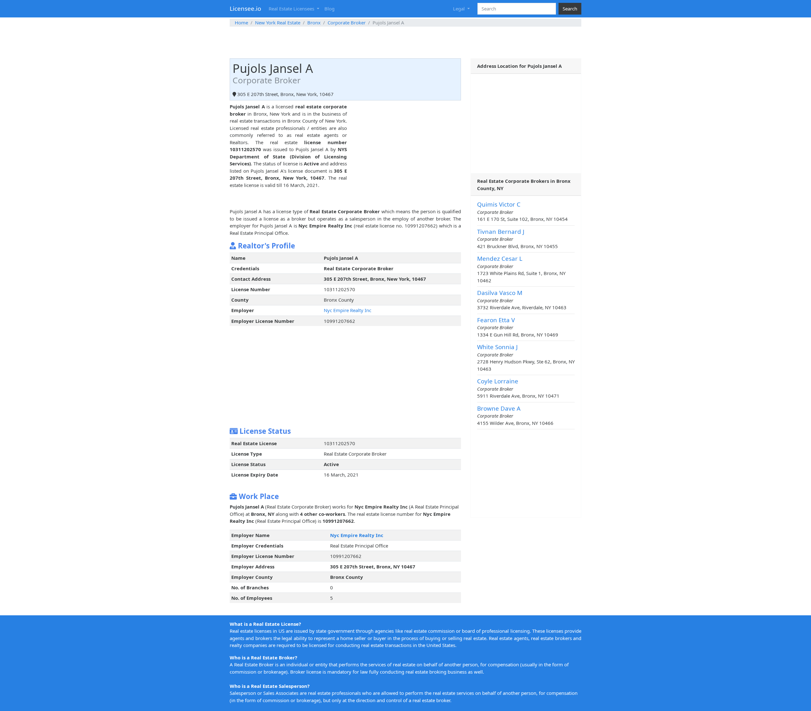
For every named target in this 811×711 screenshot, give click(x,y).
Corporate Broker (347, 22)
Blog (329, 8)
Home (241, 22)
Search (570, 8)
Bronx (314, 22)
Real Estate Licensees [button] (292, 8)
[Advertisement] (405, 42)
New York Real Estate (277, 22)
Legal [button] (459, 8)
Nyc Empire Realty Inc (347, 310)
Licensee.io (245, 8)
